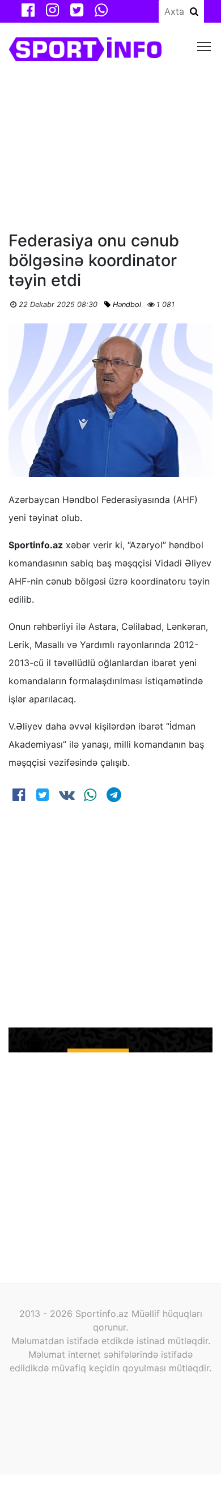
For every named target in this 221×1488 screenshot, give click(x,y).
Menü (204, 45)
